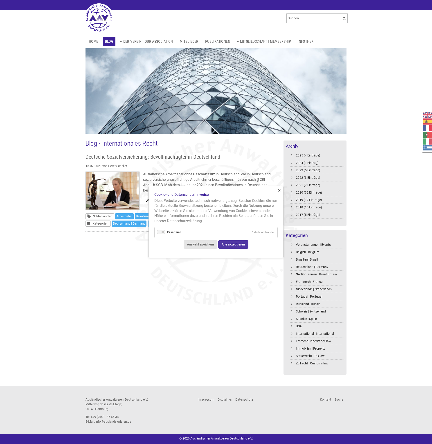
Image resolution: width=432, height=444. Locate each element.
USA (299, 326)
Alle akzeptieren (233, 244)
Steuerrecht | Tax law (310, 356)
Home (93, 41)
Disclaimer (225, 399)
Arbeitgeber (124, 216)
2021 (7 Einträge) (308, 185)
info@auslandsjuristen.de (113, 421)
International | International (315, 333)
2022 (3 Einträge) (308, 177)
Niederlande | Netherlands (314, 289)
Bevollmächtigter (148, 216)
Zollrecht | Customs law (312, 363)
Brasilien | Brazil (307, 259)
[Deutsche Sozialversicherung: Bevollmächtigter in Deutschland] (113, 191)
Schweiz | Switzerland (311, 311)
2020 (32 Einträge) (309, 192)
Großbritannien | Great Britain (316, 274)
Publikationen (217, 41)
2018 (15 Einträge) (309, 207)
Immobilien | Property (310, 348)
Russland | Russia (308, 304)
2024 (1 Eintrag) (307, 163)
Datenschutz (244, 399)
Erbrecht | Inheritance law (313, 341)
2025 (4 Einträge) (308, 155)
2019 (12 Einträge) (309, 200)
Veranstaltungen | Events (313, 244)
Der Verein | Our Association (148, 41)
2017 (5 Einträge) (308, 214)
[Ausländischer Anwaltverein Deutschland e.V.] (99, 18)
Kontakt (325, 399)
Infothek (305, 41)
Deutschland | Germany (312, 267)
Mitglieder (189, 41)
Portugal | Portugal (309, 296)
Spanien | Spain (306, 319)
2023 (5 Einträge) (308, 170)
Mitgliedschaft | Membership (265, 41)
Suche (339, 399)
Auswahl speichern (200, 244)
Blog (109, 41)
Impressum (206, 399)
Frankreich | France (309, 281)
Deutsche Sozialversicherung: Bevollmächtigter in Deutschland (153, 157)
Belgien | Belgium (307, 252)
